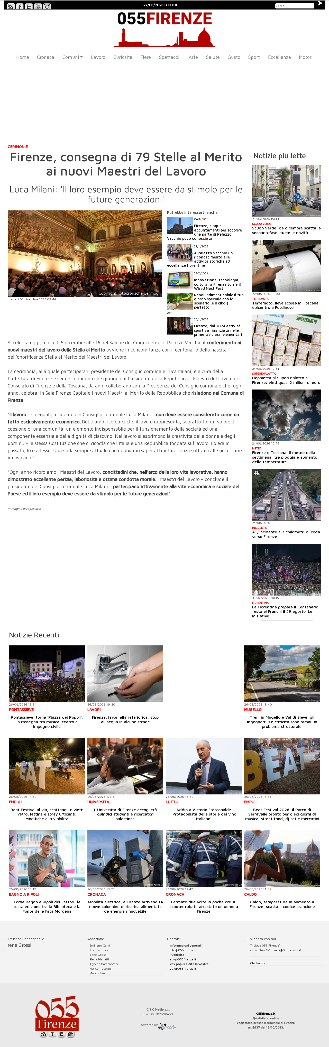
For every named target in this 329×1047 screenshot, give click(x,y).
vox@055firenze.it (183, 968)
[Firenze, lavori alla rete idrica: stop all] (125, 673)
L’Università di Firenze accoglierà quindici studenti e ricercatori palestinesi (125, 814)
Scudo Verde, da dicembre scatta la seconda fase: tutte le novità (286, 230)
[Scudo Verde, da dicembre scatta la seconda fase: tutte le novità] (286, 191)
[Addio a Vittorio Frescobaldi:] (204, 766)
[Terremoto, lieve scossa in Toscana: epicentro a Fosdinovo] (286, 266)
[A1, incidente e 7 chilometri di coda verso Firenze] (286, 495)
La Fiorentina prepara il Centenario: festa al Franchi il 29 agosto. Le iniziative (286, 611)
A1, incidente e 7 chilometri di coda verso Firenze (286, 534)
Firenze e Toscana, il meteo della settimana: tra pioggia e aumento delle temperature (284, 457)
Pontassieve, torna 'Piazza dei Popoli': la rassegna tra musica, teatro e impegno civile (47, 721)
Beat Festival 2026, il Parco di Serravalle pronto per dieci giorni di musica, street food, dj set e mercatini (282, 814)
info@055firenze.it (183, 950)
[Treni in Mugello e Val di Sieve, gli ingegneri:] (282, 673)
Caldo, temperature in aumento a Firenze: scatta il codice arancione (282, 904)
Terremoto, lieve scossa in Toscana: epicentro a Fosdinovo (286, 305)
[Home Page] (165, 28)
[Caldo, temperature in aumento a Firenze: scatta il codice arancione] (282, 858)
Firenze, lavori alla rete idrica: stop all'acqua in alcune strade (125, 719)
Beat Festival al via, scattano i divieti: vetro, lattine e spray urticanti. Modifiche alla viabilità (47, 814)
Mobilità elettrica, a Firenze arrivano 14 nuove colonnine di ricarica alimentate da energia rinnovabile (125, 906)
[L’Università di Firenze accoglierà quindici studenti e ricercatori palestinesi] (125, 766)
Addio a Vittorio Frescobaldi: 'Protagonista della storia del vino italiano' (203, 814)
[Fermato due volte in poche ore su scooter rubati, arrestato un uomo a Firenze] (204, 858)
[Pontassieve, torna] (47, 673)
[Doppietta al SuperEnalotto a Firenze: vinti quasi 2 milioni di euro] (286, 340)
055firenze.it (266, 1013)
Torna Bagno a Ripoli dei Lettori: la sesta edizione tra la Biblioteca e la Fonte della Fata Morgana (46, 906)
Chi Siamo (257, 963)
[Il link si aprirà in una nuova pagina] (167, 1025)
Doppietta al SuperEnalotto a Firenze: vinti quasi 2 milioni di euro (286, 380)
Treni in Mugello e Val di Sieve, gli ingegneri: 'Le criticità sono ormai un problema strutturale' (282, 721)
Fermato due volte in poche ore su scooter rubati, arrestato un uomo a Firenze (204, 906)
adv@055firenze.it (183, 959)
